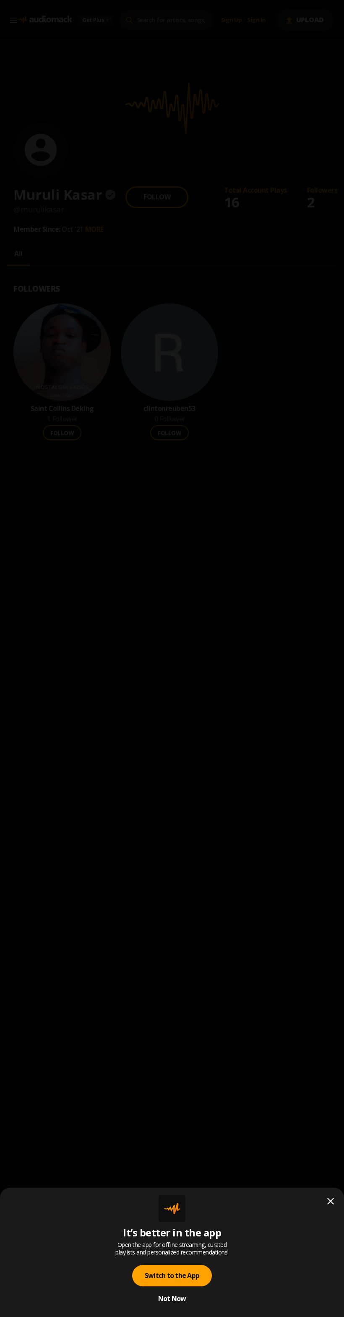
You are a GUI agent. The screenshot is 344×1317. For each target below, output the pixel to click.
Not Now (172, 1298)
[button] (172, 658)
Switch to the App (172, 1275)
